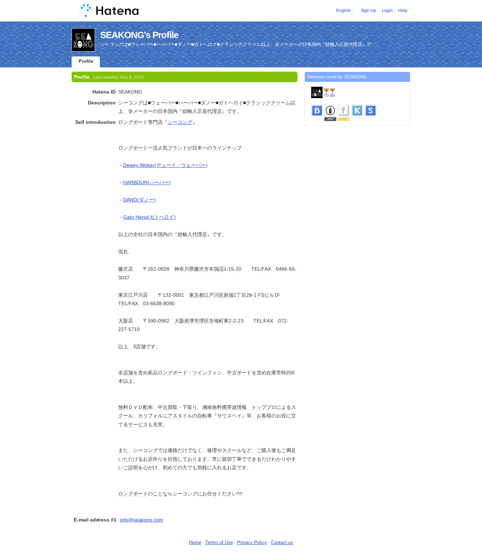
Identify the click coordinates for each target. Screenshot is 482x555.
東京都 (196, 295)
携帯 (227, 407)
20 (238, 269)
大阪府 (181, 321)
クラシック (258, 102)
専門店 (155, 122)
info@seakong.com (141, 520)
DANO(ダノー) (139, 200)
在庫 (271, 372)
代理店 (214, 111)
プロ (271, 407)
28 (166, 269)
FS (261, 295)
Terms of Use (219, 542)
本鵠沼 (216, 269)
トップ (259, 407)
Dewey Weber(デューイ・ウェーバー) (165, 165)
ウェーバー (163, 102)
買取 (172, 407)
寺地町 (216, 321)
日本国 (165, 111)
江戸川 (135, 295)
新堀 (229, 295)
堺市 (194, 321)
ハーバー (188, 102)
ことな (160, 493)
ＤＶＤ (135, 407)
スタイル (182, 415)
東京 (123, 295)
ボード (244, 372)
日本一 (199, 148)
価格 (172, 450)
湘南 (207, 407)
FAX (266, 269)
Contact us (282, 542)
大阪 (123, 321)
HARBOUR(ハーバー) (147, 182)
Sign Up (368, 10)
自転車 (204, 415)
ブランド (177, 148)
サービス (138, 424)
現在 (123, 251)
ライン (219, 148)
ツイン (199, 372)
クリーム (280, 102)
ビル (269, 295)
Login (387, 10)
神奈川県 (184, 269)
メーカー (143, 111)
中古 (232, 372)
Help (403, 10)
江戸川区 (214, 295)
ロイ (238, 102)
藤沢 (123, 269)
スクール (232, 450)
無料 (123, 407)
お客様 (264, 415)
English (343, 10)
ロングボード (133, 122)
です (232, 111)
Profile (86, 61)
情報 (242, 407)
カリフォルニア (155, 415)
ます (202, 459)
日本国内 (158, 234)
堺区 (204, 321)
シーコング (180, 122)
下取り (189, 407)
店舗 (141, 346)
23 (240, 321)
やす (291, 459)
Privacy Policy (252, 542)
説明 (133, 467)
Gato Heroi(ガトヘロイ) (149, 217)
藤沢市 (201, 269)
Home (195, 542)
